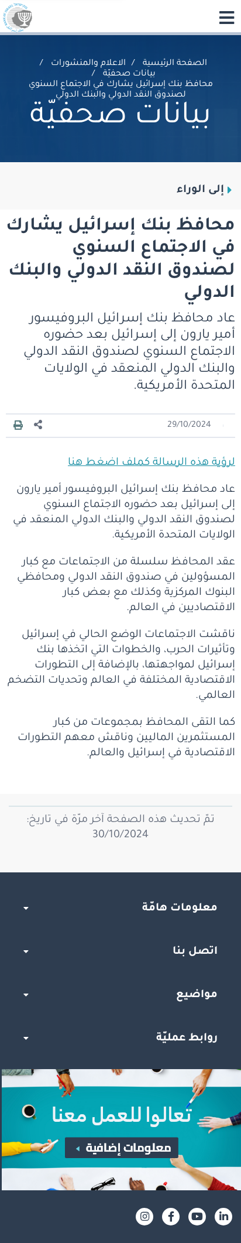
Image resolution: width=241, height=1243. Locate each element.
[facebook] (171, 1216)
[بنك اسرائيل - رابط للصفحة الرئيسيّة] (17, 17)
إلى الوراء (200, 190)
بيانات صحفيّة (129, 74)
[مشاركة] (38, 425)
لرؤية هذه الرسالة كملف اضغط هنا (151, 463)
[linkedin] (223, 1216)
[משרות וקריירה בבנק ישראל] (120, 1129)
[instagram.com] (144, 1216)
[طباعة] (18, 425)
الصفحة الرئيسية (175, 64)
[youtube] (197, 1216)
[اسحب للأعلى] (120, 872)
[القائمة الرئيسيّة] (226, 17)
